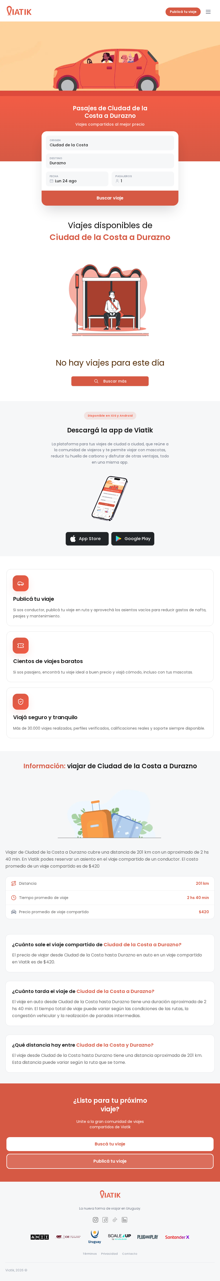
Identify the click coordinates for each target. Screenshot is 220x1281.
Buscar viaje (110, 198)
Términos (90, 1253)
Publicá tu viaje (183, 11)
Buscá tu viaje (110, 1144)
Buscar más (115, 381)
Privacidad (109, 1253)
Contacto (129, 1253)
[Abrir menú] (208, 11)
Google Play (137, 539)
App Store (90, 539)
